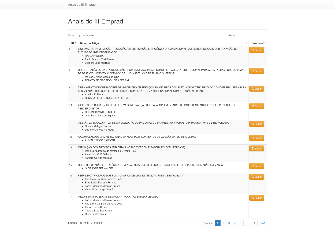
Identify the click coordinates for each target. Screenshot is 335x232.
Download (258, 43)
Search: (232, 35)
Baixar (258, 50)
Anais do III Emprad (82, 4)
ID (72, 43)
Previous (208, 223)
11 (253, 223)
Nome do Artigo (89, 43)
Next (262, 223)
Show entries (81, 35)
